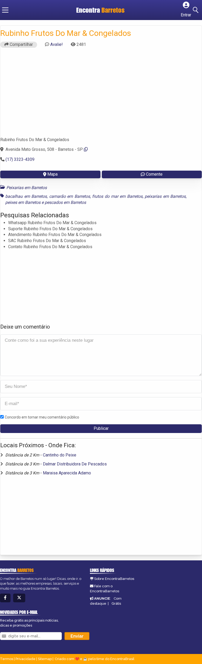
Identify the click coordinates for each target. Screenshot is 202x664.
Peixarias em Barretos (26, 187)
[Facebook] (5, 598)
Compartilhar (21, 44)
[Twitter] (19, 598)
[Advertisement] (101, 95)
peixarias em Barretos (165, 196)
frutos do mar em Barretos (117, 196)
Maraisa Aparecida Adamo (67, 472)
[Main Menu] (5, 10)
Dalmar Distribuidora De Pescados (75, 463)
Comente (154, 174)
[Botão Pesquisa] (196, 10)
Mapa (52, 174)
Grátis (116, 603)
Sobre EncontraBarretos (114, 579)
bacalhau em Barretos (26, 196)
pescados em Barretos (65, 202)
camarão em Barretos (69, 196)
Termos (6, 659)
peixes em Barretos (23, 202)
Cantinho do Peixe (59, 455)
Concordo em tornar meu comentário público (42, 417)
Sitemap (45, 659)
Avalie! (56, 44)
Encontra (100, 10)
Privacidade (26, 659)
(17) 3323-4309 (20, 159)
